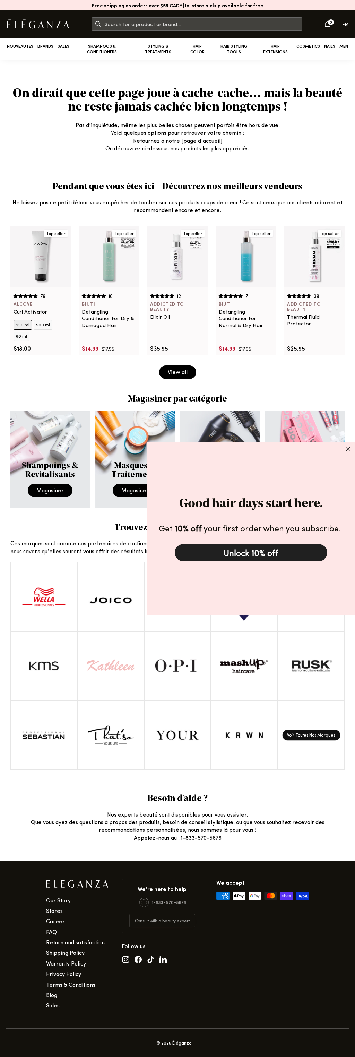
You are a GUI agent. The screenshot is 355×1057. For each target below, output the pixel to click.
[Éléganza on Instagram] (125, 959)
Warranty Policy (66, 963)
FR (345, 23)
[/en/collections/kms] (44, 666)
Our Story (58, 900)
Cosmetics (308, 46)
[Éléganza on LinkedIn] (163, 959)
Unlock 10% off (251, 552)
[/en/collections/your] (178, 735)
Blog (51, 994)
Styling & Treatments (158, 48)
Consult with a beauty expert (162, 920)
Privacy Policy (63, 973)
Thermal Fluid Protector (303, 320)
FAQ (51, 931)
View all (178, 372)
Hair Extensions (275, 48)
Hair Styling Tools (234, 48)
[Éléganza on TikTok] (150, 959)
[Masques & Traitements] (135, 459)
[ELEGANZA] (38, 24)
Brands (45, 46)
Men (343, 46)
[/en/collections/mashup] (244, 666)
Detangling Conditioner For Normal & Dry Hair (241, 318)
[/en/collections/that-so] (111, 735)
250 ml (22, 324)
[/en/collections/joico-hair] (111, 596)
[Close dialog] (348, 449)
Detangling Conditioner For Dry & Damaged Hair (108, 318)
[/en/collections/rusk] (311, 666)
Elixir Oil (160, 317)
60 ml (21, 336)
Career (55, 921)
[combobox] (203, 24)
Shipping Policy (65, 952)
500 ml (43, 324)
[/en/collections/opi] (178, 666)
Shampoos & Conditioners (102, 48)
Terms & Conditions (70, 984)
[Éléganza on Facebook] (138, 959)
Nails (329, 46)
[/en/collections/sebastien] (44, 735)
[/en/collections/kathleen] (111, 666)
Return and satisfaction (75, 942)
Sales (63, 46)
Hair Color (197, 48)
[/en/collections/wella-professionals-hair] (44, 596)
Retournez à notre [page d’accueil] (177, 140)
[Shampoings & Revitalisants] (50, 459)
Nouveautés (20, 46)
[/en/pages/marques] (311, 735)
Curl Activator (30, 311)
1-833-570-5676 (201, 837)
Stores (54, 910)
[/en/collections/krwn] (244, 735)
